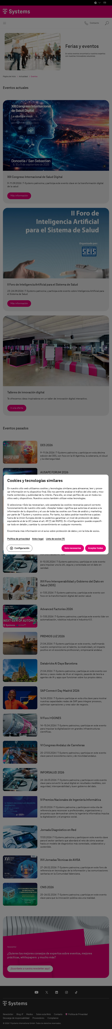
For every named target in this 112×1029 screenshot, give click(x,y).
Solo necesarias (72, 548)
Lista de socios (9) (55, 538)
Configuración (21, 548)
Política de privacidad (18, 538)
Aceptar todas (95, 548)
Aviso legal (38, 538)
